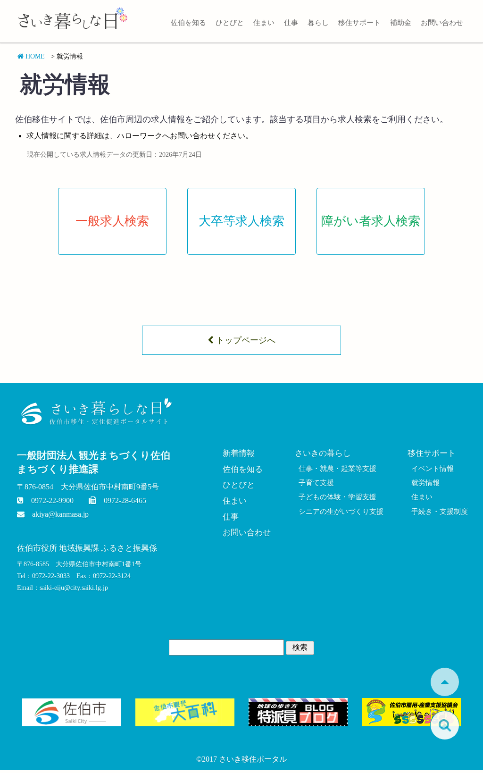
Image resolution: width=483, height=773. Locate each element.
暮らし (318, 22)
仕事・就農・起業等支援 (337, 468)
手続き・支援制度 (439, 511)
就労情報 (425, 483)
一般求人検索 (112, 221)
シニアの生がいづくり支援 (341, 511)
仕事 (291, 22)
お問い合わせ (442, 22)
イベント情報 (432, 468)
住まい (264, 22)
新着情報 (239, 453)
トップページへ (244, 340)
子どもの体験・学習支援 (337, 497)
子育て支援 (316, 483)
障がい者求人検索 (370, 221)
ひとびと (230, 22)
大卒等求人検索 (241, 221)
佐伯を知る (188, 22)
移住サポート (359, 22)
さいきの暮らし (323, 453)
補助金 (400, 22)
